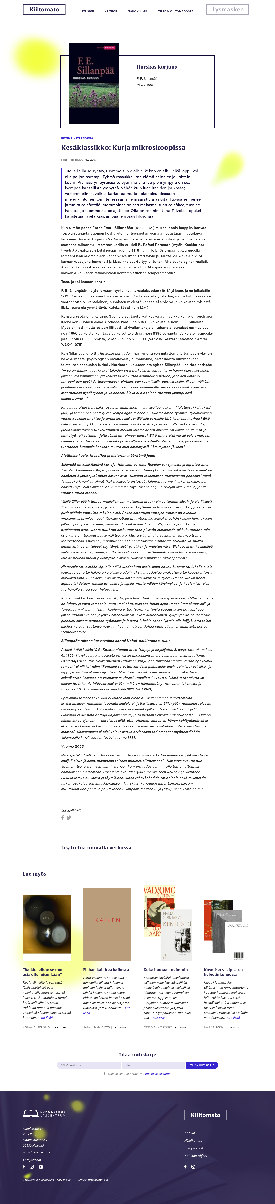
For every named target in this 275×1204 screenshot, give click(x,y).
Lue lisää (46, 1017)
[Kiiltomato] (44, 13)
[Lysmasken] (227, 13)
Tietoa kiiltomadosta (175, 11)
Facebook (63, 817)
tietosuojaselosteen (157, 1073)
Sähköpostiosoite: (71, 1059)
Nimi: (128, 1059)
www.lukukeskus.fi (36, 1152)
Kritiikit (110, 11)
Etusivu (88, 11)
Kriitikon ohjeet (195, 1155)
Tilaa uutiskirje (202, 1065)
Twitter (69, 817)
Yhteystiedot (32, 1159)
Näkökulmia (138, 11)
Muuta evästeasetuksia (93, 1180)
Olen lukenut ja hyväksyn (139, 1073)
